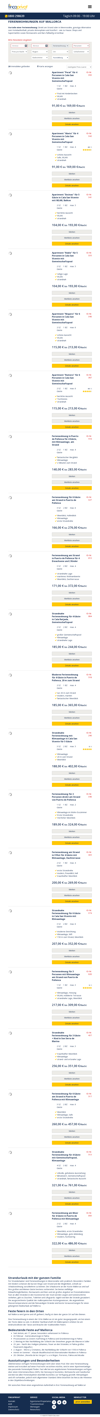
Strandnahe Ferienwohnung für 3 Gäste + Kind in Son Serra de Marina (66, 1037)
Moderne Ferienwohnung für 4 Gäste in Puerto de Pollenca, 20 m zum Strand (66, 677)
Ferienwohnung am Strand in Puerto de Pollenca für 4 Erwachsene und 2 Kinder (66, 558)
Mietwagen (35, 1406)
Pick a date (26, 46)
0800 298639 (16, 16)
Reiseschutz (35, 1409)
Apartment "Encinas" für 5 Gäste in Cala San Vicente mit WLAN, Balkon (65, 197)
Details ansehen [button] (72, 124)
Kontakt (11, 1401)
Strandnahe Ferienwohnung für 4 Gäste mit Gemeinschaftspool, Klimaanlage (66, 1156)
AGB (10, 1404)
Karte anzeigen (46, 66)
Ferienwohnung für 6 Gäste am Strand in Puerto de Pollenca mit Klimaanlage (66, 1096)
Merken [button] (72, 112)
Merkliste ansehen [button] (72, 118)
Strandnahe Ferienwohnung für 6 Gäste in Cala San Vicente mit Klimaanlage (66, 914)
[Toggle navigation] (89, 6)
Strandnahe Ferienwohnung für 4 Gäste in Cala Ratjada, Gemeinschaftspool (66, 618)
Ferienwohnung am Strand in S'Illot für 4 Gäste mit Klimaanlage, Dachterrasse (66, 855)
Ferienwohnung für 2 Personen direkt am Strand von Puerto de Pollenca (66, 797)
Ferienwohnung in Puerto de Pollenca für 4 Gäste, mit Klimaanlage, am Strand (65, 440)
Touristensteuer (37, 1404)
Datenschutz (13, 1409)
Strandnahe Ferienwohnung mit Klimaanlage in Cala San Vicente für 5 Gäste (64, 737)
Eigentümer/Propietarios (40, 1401)
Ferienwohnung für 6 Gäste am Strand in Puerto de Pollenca (66, 500)
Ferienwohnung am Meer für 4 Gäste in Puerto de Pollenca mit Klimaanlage (65, 1216)
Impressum (13, 1406)
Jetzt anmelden (83, 1401)
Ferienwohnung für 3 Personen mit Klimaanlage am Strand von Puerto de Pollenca (66, 976)
